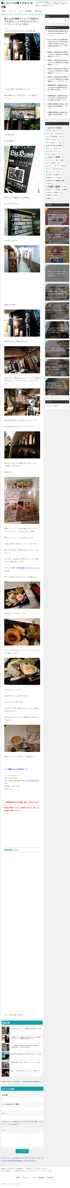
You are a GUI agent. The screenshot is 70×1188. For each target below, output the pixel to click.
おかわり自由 (54, 128)
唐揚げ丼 (50, 180)
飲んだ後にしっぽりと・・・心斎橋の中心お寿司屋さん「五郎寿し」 (26, 1029)
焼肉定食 (50, 192)
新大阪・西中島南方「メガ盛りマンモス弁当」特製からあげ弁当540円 (57, 292)
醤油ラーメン (51, 198)
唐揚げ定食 (60, 181)
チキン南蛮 (61, 160)
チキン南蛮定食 (52, 163)
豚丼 (56, 195)
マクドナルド (59, 169)
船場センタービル (59, 192)
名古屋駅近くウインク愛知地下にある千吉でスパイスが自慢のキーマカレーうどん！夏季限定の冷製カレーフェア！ (26, 1038)
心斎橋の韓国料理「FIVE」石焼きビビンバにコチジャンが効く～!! (26, 1063)
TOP (13, 1168)
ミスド (60, 171)
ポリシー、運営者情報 (25, 11)
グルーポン (16, 559)
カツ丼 (50, 151)
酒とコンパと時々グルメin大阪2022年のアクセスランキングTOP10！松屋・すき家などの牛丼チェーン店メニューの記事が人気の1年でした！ (57, 255)
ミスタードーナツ (51, 171)
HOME (3, 11)
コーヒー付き (13, 1014)
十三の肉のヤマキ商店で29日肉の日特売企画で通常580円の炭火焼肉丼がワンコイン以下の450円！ (57, 330)
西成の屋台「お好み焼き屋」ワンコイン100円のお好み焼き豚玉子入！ (57, 236)
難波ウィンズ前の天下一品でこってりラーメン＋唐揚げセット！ (26, 1070)
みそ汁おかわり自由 (55, 145)
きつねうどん (58, 130)
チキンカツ (65, 157)
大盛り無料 (54, 186)
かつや (49, 130)
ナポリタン (50, 165)
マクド (49, 169)
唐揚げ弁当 (50, 183)
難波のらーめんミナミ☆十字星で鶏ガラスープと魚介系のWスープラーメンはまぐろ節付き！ (12, 1081)
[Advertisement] (22, 75)
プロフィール (12, 11)
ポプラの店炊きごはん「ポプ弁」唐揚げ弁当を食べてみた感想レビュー (57, 349)
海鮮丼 (65, 189)
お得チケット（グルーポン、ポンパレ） (14, 31)
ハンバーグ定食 (60, 166)
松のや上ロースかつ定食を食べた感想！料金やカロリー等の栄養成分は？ (57, 387)
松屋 (58, 189)
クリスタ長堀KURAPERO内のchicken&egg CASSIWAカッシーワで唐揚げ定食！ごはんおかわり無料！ (26, 1046)
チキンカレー (51, 160)
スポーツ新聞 (54, 157)
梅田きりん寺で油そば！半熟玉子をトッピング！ (57, 311)
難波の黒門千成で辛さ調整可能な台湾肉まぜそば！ (33, 1081)
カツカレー (59, 148)
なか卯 (62, 142)
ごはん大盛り (50, 133)
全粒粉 (56, 174)
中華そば (50, 174)
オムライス (50, 148)
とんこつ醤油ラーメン (52, 142)
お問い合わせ (38, 11)
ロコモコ (21, 1014)
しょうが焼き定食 (52, 136)
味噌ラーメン (51, 177)
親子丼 (50, 195)
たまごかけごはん (52, 139)
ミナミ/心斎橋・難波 (30, 31)
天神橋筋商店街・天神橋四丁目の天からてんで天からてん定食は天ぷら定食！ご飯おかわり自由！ (58, 87)
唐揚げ (60, 177)
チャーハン (61, 162)
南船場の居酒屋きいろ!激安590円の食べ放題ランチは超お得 (57, 368)
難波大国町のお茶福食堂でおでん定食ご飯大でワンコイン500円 (26, 1054)
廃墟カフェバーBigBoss (21, 197)
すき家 (62, 136)
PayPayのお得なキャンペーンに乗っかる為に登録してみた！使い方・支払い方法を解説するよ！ (57, 217)
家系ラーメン (50, 189)
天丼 (65, 186)
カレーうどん (58, 151)
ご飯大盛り (60, 133)
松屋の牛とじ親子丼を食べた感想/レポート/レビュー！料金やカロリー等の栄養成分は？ (58, 54)
